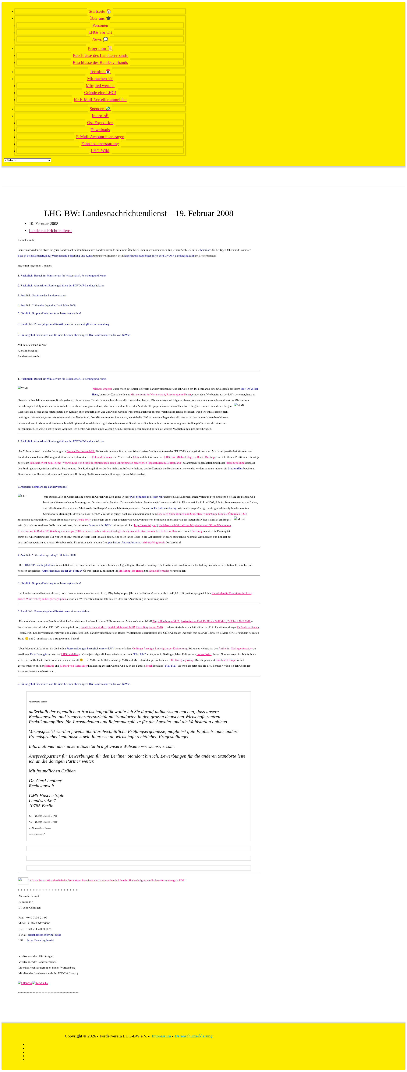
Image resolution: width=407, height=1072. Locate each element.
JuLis (136, 457)
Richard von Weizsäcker (74, 665)
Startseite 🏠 (100, 11)
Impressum (161, 1036)
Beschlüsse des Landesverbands (100, 55)
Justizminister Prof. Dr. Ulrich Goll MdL (203, 621)
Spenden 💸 (100, 108)
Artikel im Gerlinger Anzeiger (235, 648)
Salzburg (197, 531)
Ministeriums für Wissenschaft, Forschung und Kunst (161, 394)
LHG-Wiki (100, 150)
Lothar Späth (204, 654)
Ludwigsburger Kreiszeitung (171, 648)
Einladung (124, 570)
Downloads (100, 129)
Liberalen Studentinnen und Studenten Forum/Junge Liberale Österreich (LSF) (202, 513)
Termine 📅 (100, 71)
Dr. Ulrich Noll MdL (239, 621)
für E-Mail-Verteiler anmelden (100, 99)
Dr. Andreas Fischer (248, 627)
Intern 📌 (100, 115)
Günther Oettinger (226, 660)
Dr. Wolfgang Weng (182, 660)
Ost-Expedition (100, 122)
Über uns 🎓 (100, 18)
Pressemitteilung (235, 462)
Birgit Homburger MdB (165, 621)
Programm (138, 570)
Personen (100, 25)
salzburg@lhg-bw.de (153, 542)
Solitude (49, 665)
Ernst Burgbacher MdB (149, 627)
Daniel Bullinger (206, 457)
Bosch (149, 665)
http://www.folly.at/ (145, 525)
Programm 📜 (100, 48)
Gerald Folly (84, 519)
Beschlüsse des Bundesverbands (100, 62)
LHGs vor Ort (100, 32)
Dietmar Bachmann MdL (81, 451)
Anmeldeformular (159, 570)
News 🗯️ (100, 39)
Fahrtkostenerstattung (100, 143)
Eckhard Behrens (102, 457)
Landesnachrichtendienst (50, 230)
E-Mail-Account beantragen (100, 136)
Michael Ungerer (102, 388)
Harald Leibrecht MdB (93, 627)
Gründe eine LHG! (100, 92)
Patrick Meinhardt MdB (121, 627)
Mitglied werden (100, 85)
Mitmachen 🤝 (100, 78)
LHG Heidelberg (70, 654)
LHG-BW (169, 457)
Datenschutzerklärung (193, 1036)
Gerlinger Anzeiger (143, 648)
